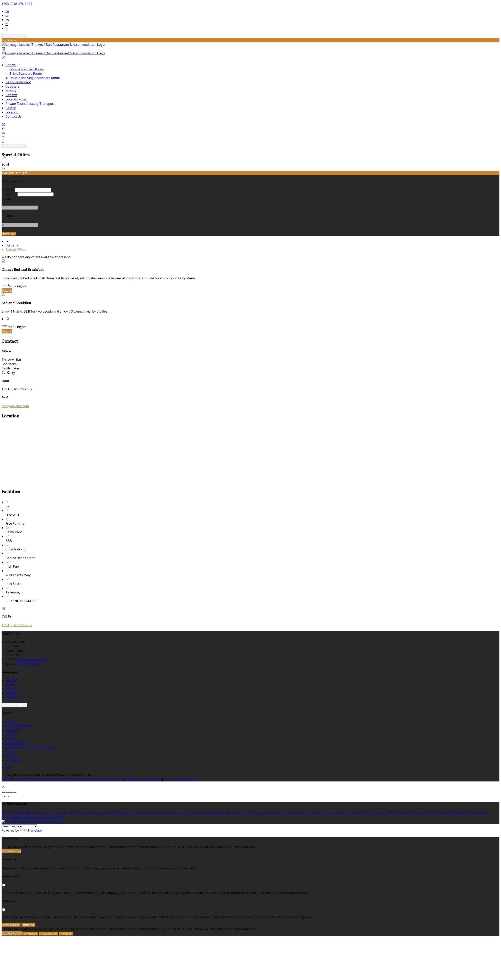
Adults (6, 198)
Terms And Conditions (180, 779)
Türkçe (360, 812)
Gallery (10, 108)
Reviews (11, 95)
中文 (62, 817)
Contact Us (13, 116)
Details (7, 290)
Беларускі (228, 812)
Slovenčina (50, 817)
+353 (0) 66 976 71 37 (17, 4)
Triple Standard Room (25, 73)
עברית (309, 812)
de (7, 11)
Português (418, 812)
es (7, 20)
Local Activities (16, 99)
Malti (199, 812)
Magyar (259, 812)
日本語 (394, 812)
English (10, 684)
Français (11, 693)
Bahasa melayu (184, 812)
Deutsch (11, 680)
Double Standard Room (26, 69)
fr (6, 24)
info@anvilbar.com (15, 406)
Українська (380, 812)
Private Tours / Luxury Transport (30, 103)
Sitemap (132, 779)
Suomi (109, 812)
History (10, 91)
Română (470, 812)
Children (8, 216)
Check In (8, 189)
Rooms (10, 65)
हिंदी (250, 812)
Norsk (331, 812)
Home (10, 245)
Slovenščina (32, 817)
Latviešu (146, 812)
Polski (431, 812)
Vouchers (12, 86)
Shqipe (18, 817)
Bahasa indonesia (292, 812)
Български (212, 812)
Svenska (483, 812)
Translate (34, 830)
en (7, 15)
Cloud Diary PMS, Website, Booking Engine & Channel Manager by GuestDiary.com (62, 779)
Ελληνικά (80, 812)
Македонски (162, 812)
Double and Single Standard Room (34, 78)
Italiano (11, 697)
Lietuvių (133, 812)
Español (11, 688)
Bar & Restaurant (18, 82)
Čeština (241, 812)
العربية (100, 812)
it (6, 28)
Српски (7, 817)
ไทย (368, 812)
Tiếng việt (443, 812)
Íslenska (320, 812)
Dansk (68, 812)
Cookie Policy (151, 779)
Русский (458, 812)
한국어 (404, 812)
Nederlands (345, 812)
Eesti (91, 812)
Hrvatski (272, 812)
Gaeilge (120, 812)
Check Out (9, 194)
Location (11, 112)
